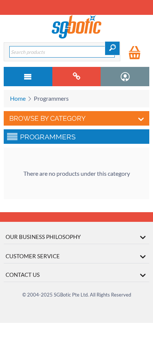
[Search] (112, 48)
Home (18, 98)
